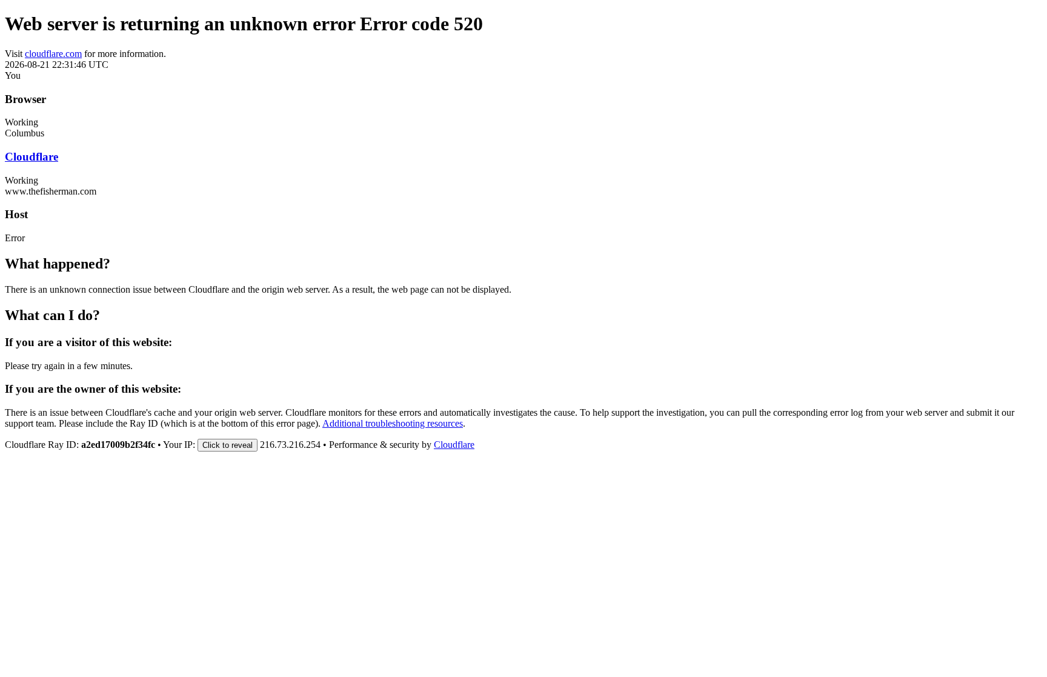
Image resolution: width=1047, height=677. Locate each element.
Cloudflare (31, 156)
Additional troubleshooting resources (392, 423)
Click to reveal (227, 445)
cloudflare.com (53, 53)
